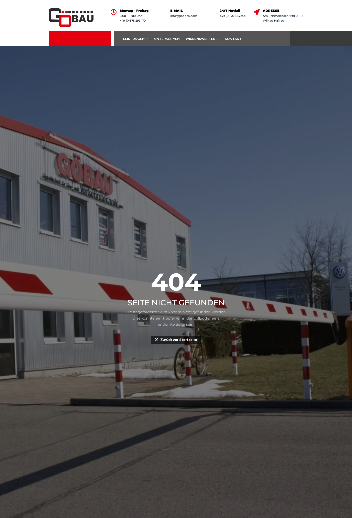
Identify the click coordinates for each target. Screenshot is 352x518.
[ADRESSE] (257, 12)
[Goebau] (71, 17)
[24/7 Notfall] (213, 12)
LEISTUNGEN (134, 39)
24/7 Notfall (230, 11)
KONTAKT (233, 39)
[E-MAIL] (164, 12)
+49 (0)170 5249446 (233, 16)
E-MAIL (176, 11)
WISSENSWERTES (200, 39)
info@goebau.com (183, 16)
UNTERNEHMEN (167, 39)
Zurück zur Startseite (178, 339)
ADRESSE (271, 11)
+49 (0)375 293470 (133, 20)
